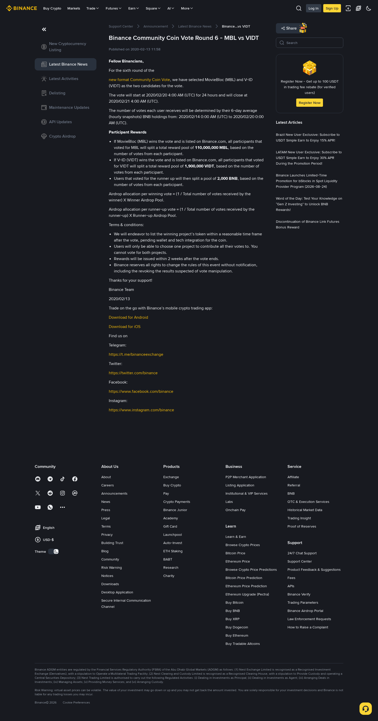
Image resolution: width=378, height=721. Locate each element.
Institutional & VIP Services (247, 493)
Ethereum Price (238, 561)
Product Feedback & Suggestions (314, 569)
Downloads (110, 584)
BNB (291, 493)
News (105, 501)
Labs (229, 501)
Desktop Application (117, 592)
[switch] (53, 551)
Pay (166, 493)
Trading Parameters (302, 602)
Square (151, 8)
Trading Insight (299, 518)
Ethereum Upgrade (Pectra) (247, 594)
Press (105, 510)
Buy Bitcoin (235, 602)
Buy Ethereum (237, 635)
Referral (293, 485)
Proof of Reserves (301, 526)
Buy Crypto (52, 8)
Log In (314, 8)
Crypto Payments (176, 501)
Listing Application (240, 485)
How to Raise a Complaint (307, 627)
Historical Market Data (304, 510)
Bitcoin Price (235, 553)
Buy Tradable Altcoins (243, 643)
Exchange (171, 477)
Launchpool (172, 534)
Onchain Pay (236, 510)
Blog (105, 551)
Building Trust (112, 542)
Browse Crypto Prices (243, 544)
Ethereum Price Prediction (246, 586)
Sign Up (332, 8)
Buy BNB (233, 610)
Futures (112, 8)
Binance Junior (175, 510)
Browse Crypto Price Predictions (251, 569)
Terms (106, 526)
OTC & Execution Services (308, 501)
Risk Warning (111, 567)
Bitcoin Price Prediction (244, 577)
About (106, 477)
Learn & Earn (236, 536)
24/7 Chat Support (302, 553)
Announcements (114, 493)
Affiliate (293, 477)
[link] (65, 47)
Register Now (309, 102)
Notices (107, 575)
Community (110, 559)
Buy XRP (232, 619)
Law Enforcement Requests (309, 619)
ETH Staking (173, 551)
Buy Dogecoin (237, 627)
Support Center (299, 561)
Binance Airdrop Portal (305, 610)
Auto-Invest (172, 542)
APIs (290, 586)
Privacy (107, 534)
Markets (73, 8)
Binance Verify (298, 594)
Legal (105, 518)
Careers (107, 485)
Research (170, 567)
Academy (170, 518)
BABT (167, 559)
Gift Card (170, 526)
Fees (291, 577)
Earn (132, 8)
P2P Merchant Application (246, 477)
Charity (168, 575)
